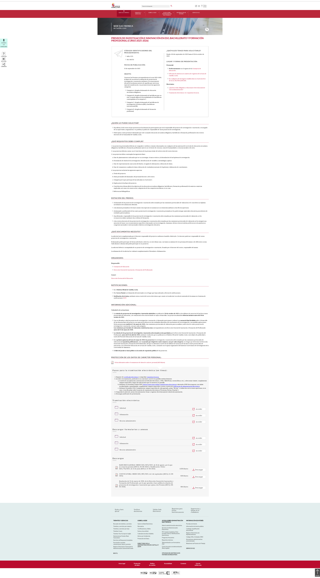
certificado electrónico (131, 377)
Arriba (317, 575)
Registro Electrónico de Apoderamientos (192, 533)
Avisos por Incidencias (144, 536)
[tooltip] (196, 6)
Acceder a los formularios (3, 44)
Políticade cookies (152, 564)
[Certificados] (176, 574)
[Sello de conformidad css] (143, 574)
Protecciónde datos (137, 564)
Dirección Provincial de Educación (122, 278)
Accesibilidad (168, 563)
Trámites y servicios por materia (122, 526)
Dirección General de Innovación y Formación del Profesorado (133, 270)
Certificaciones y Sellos (144, 528)
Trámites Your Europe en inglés (122, 533)
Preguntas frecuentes (168, 537)
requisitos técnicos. (153, 377)
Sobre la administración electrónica (172, 525)
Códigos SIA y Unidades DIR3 (194, 537)
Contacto (183, 563)
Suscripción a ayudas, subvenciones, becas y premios (122, 543)
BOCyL (115, 553)
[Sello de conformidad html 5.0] (153, 574)
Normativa (141, 526)
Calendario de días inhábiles (146, 533)
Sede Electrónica (124, 12)
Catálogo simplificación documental (193, 529)
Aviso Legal (122, 563)
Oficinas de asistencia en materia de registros (171, 553)
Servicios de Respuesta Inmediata (122, 540)
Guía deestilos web (198, 564)
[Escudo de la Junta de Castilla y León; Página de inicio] (115, 8)
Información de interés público (195, 526)
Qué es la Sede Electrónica (145, 524)
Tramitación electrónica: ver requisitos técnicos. (184, 93)
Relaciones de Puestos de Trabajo (195, 543)
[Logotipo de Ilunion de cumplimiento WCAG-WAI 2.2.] (164, 574)
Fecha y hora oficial (143, 531)
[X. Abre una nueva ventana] (207, 29)
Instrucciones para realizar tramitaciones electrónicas (160, 384)
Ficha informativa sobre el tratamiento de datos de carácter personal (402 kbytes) (139, 362)
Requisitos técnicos (167, 540)
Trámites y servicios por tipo (121, 528)
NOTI (124, 298)
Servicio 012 (196, 12)
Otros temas (205, 6)
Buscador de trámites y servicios (122, 524)
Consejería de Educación (121, 267)
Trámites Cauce (117, 531)
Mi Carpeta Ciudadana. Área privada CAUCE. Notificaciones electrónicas (171, 533)
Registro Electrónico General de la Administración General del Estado (123, 547)
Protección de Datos (143, 538)
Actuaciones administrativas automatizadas (194, 540)
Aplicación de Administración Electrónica (187, 386)
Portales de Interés (191, 524)
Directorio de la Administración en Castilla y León (148, 545)
